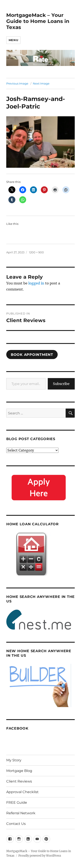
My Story (13, 760)
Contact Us (16, 824)
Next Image (41, 83)
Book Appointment (32, 355)
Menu (13, 40)
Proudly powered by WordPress (39, 856)
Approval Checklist (22, 792)
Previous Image (17, 83)
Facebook (17, 728)
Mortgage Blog (19, 771)
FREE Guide (16, 802)
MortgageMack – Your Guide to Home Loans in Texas (37, 21)
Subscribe (61, 384)
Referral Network (20, 813)
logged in (36, 283)
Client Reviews (19, 781)
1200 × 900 (36, 252)
